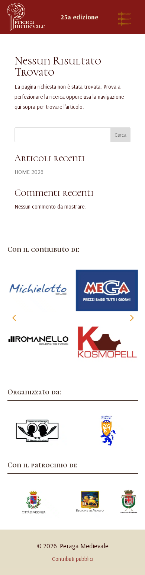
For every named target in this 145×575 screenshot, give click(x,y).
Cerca (120, 134)
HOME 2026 (29, 171)
